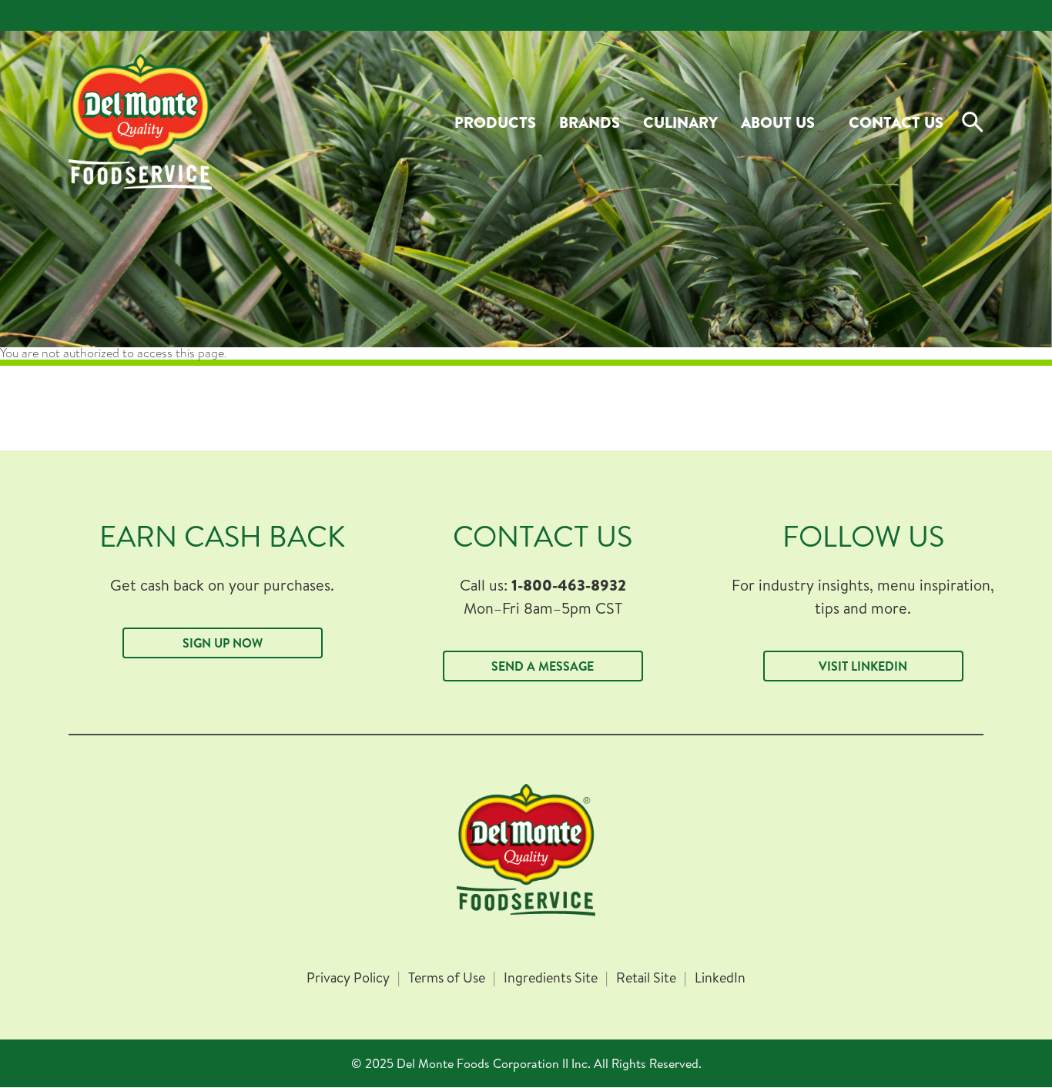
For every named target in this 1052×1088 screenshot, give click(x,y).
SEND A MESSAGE (542, 666)
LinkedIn (720, 978)
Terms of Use (446, 978)
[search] (972, 122)
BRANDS (589, 122)
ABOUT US (778, 122)
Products (495, 122)
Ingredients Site (551, 978)
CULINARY (680, 122)
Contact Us (896, 122)
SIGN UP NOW (223, 642)
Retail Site (646, 978)
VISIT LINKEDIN (863, 666)
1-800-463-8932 (568, 584)
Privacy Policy (348, 978)
